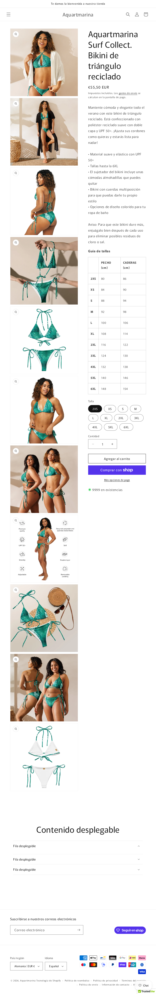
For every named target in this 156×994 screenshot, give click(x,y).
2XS (95, 409)
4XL (95, 427)
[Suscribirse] (78, 930)
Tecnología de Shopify (48, 980)
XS (110, 409)
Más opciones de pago (117, 479)
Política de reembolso (77, 980)
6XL (126, 427)
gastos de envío (128, 93)
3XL (136, 418)
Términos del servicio (134, 980)
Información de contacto (115, 984)
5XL (110, 427)
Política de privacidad (105, 980)
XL (106, 418)
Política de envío (88, 984)
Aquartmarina (28, 980)
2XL (121, 418)
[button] (8, 14)
